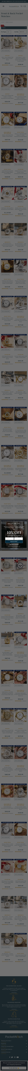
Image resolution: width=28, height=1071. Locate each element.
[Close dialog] (25, 523)
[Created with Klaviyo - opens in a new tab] (14, 549)
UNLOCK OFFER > (14, 541)
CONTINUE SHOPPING (14, 544)
